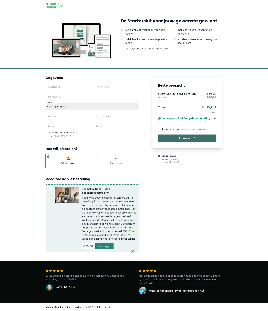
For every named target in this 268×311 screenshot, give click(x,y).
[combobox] (49, 136)
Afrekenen (185, 138)
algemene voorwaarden (196, 129)
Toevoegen (104, 246)
